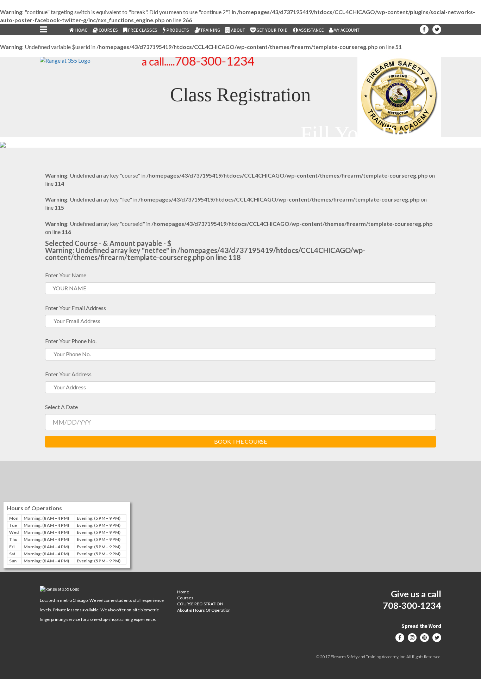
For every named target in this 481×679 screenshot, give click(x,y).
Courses (108, 30)
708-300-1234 (205, 60)
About (238, 30)
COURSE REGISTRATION (200, 603)
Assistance (311, 30)
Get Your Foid (272, 30)
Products (177, 30)
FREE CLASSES (142, 30)
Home (183, 591)
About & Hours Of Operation (204, 610)
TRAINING (210, 30)
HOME (81, 30)
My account (346, 30)
